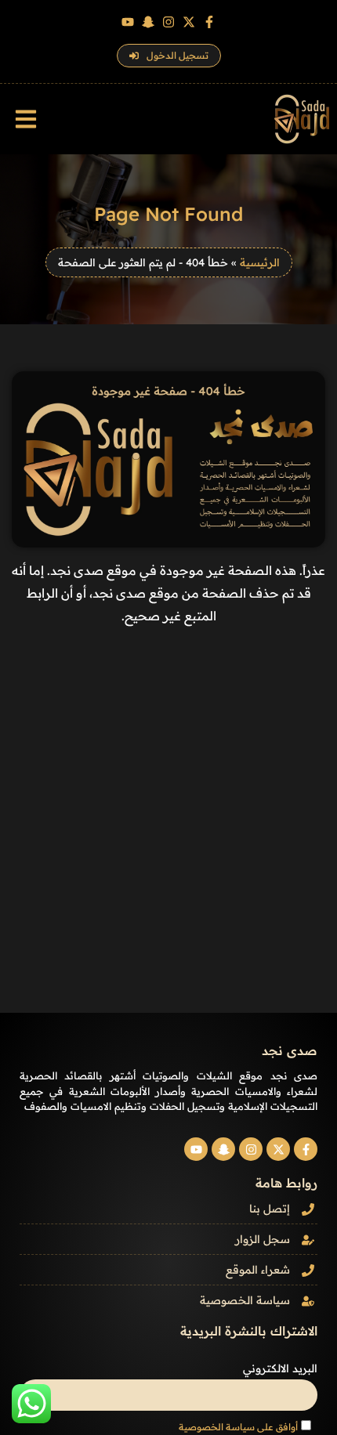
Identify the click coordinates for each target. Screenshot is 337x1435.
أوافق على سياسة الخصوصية (238, 1427)
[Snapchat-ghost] (148, 22)
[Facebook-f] (209, 22)
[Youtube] (127, 22)
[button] (25, 119)
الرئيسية (260, 262)
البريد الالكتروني (280, 1368)
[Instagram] (168, 22)
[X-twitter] (189, 22)
